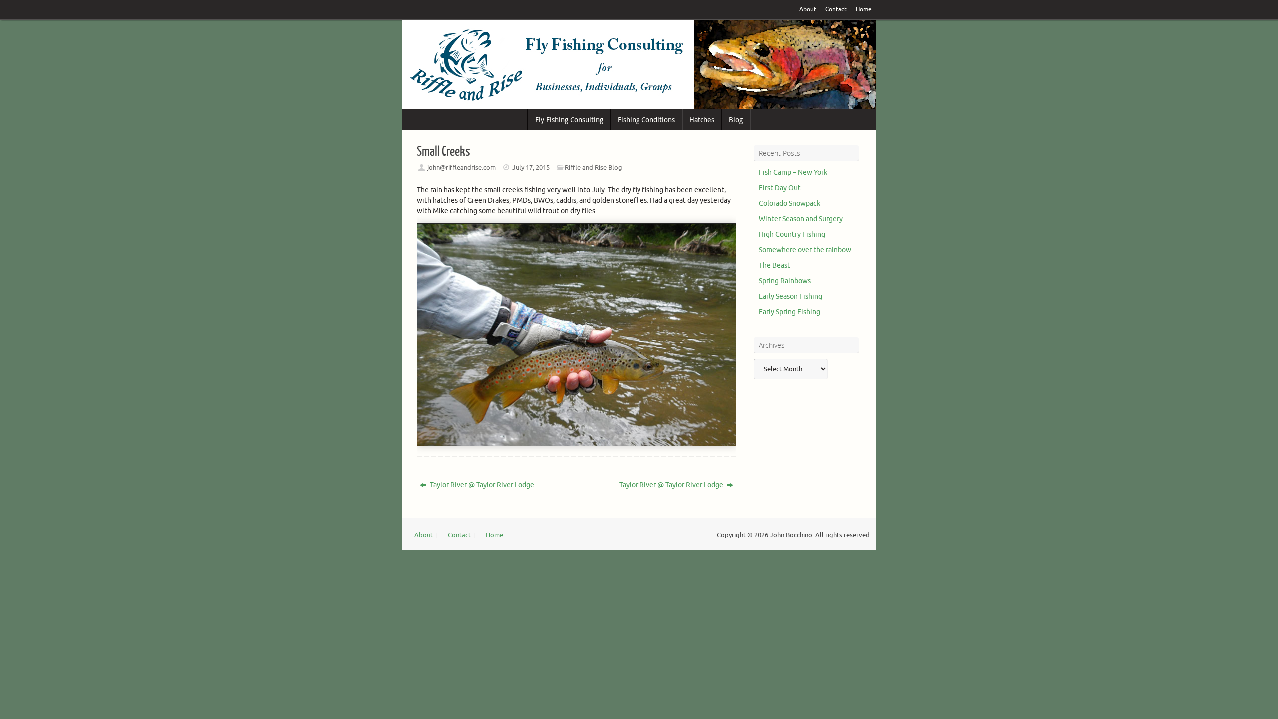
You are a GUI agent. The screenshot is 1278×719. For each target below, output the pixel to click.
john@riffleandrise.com (461, 168)
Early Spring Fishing (789, 312)
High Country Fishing (792, 234)
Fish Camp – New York (793, 172)
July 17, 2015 (531, 168)
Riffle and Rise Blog (593, 168)
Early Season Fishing (790, 296)
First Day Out (780, 188)
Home (864, 9)
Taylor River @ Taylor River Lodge (481, 485)
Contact (836, 9)
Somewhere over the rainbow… (808, 250)
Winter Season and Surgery (801, 219)
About (807, 9)
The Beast (774, 265)
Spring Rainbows (785, 281)
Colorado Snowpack (789, 203)
